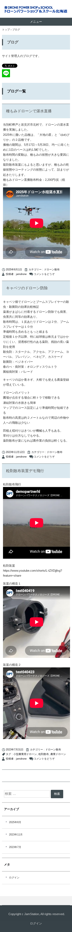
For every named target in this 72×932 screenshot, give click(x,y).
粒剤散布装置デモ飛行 (25, 471)
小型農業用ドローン (25, 754)
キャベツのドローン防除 (27, 288)
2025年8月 (15, 822)
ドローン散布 (52, 269)
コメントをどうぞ (44, 274)
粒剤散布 (43, 754)
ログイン (14, 877)
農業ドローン (58, 754)
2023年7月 (15, 847)
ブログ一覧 (16, 91)
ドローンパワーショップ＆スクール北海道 (36, 10)
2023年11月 (16, 834)
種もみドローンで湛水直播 (29, 111)
